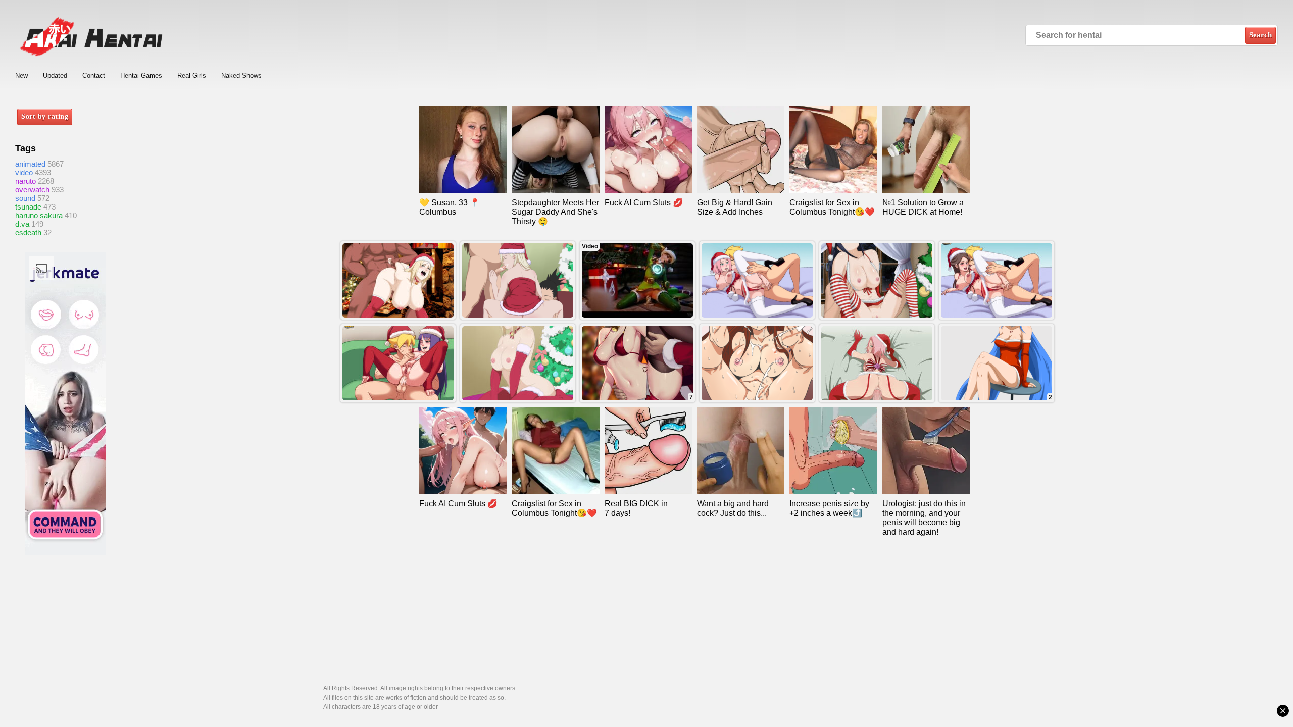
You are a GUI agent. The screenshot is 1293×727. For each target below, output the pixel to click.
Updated (55, 75)
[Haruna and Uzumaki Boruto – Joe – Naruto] (996, 280)
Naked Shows (241, 75)
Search (1260, 35)
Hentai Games (141, 75)
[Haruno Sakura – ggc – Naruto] (876, 363)
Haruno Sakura (39, 215)
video (24, 172)
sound (25, 198)
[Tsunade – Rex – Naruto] (517, 363)
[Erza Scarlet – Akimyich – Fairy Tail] (757, 363)
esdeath (28, 232)
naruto (25, 181)
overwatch (32, 189)
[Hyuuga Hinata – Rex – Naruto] (876, 280)
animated (30, 164)
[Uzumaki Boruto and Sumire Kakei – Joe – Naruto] (398, 363)
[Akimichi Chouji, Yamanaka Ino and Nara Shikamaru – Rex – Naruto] (517, 280)
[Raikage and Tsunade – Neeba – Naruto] (398, 280)
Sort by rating (44, 116)
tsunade (28, 206)
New (21, 75)
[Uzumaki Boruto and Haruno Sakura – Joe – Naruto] (757, 280)
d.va (22, 224)
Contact (93, 75)
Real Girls (191, 75)
